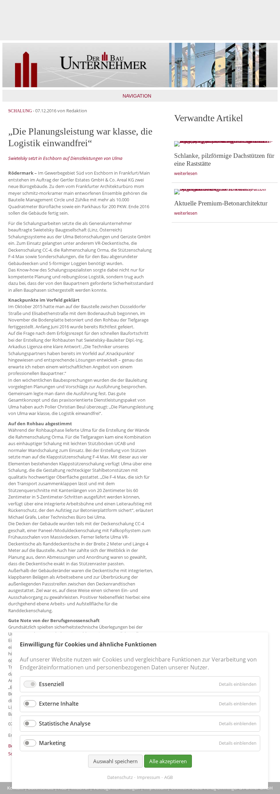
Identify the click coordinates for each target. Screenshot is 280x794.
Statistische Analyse (64, 723)
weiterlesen (185, 173)
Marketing (52, 743)
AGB (168, 777)
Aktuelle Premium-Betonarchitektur (220, 203)
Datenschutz (120, 777)
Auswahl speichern (115, 761)
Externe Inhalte (59, 703)
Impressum (148, 777)
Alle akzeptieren (168, 761)
